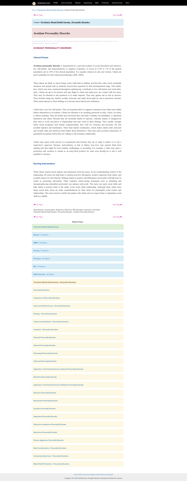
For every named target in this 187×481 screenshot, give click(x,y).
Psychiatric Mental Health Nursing (50, 10)
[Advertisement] (141, 41)
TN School (105, 3)
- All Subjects (41, 235)
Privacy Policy (78, 474)
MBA (96, 3)
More (127, 3)
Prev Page (39, 15)
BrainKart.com (44, 3)
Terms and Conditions (89, 474)
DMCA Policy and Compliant (104, 474)
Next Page (116, 15)
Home (34, 10)
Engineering (88, 3)
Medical (77, 3)
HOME (55, 3)
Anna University (66, 3)
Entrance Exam (117, 3)
